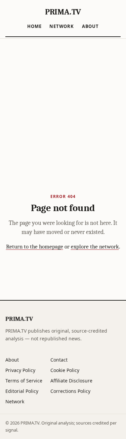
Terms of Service (23, 380)
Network (61, 26)
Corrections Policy (70, 391)
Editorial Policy (21, 391)
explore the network (95, 246)
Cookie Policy (64, 370)
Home (34, 26)
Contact (59, 360)
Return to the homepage (34, 246)
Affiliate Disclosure (71, 380)
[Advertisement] (63, 105)
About (90, 26)
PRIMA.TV (63, 11)
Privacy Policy (20, 370)
